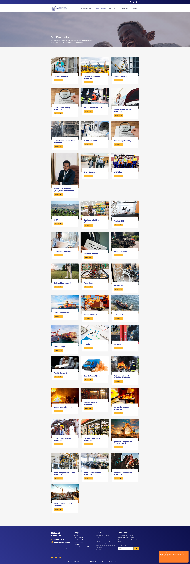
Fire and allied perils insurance (92, 77)
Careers (64, 2)
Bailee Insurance (90, 140)
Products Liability (91, 254)
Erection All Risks (120, 76)
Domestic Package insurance (121, 408)
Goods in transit (90, 315)
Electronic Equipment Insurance (92, 474)
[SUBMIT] (136, 548)
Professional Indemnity (63, 251)
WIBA (56, 220)
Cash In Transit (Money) (93, 376)
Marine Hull (118, 315)
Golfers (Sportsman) (62, 283)
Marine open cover (61, 313)
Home (51, 2)
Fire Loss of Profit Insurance (90, 404)
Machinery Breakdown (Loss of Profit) (123, 442)
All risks (87, 344)
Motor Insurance (120, 251)
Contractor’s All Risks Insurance (62, 439)
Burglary (117, 344)
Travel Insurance (90, 172)
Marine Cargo (59, 346)
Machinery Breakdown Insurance (123, 473)
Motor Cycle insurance (93, 107)
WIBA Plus (118, 172)
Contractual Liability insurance (62, 108)
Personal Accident (61, 76)
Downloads (57, 2)
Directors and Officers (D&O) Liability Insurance (64, 190)
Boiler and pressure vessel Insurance (64, 474)
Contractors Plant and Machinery (63, 505)
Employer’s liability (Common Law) (91, 221)
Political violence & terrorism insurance (122, 377)
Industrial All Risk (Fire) (63, 407)
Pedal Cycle (88, 283)
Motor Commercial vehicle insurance (64, 142)
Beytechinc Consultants (115, 561)
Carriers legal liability (122, 141)
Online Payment (73, 2)
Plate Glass (118, 285)
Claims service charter (86, 2)
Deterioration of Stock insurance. (93, 439)
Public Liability (119, 221)
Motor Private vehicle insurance (122, 111)
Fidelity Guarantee (61, 373)
